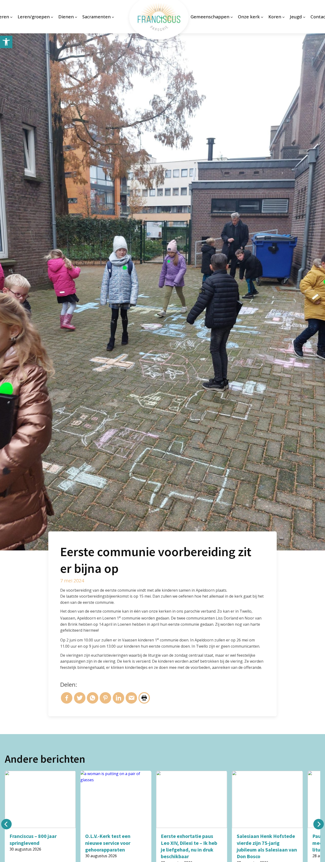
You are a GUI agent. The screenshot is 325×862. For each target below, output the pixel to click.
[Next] (318, 824)
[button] (6, 42)
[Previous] (6, 824)
